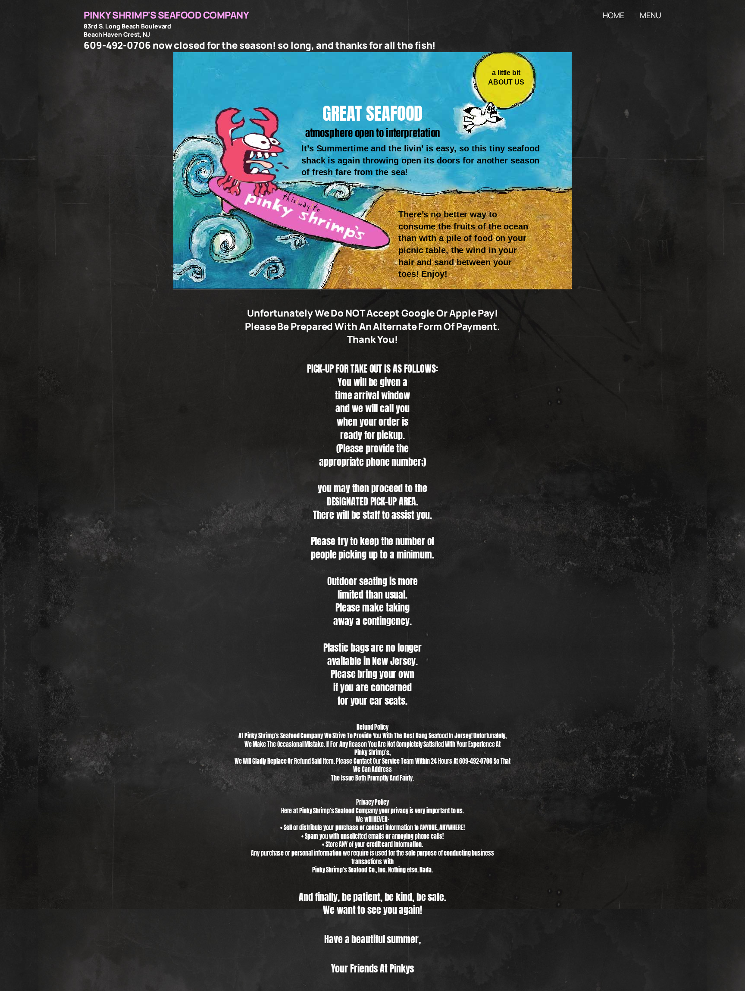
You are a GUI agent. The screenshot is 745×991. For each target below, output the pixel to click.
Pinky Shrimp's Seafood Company (166, 15)
